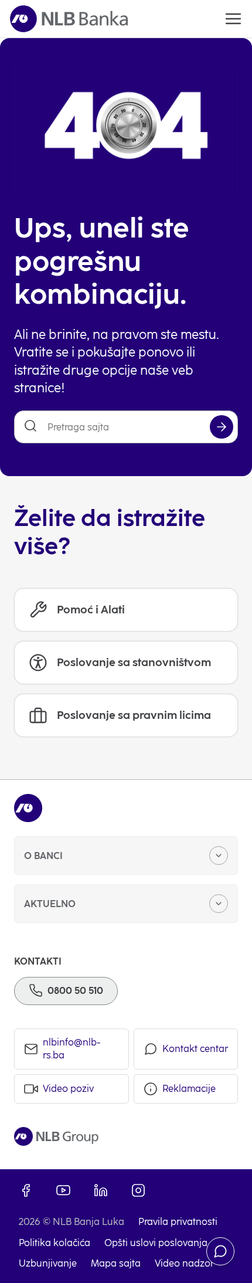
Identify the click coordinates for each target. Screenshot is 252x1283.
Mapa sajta (116, 1263)
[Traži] (221, 427)
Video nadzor (184, 1263)
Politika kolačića (54, 1242)
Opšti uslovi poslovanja (155, 1242)
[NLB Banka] (68, 19)
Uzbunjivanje (48, 1263)
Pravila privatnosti (177, 1221)
